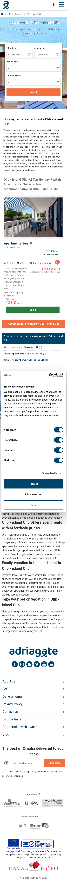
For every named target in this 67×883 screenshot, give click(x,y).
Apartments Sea (16, 243)
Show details (49, 473)
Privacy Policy (12, 704)
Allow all (33, 483)
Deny (33, 505)
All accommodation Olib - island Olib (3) (22, 347)
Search (33, 92)
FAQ (5, 689)
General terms (13, 696)
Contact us (10, 712)
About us (9, 681)
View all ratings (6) (52, 254)
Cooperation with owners (20, 727)
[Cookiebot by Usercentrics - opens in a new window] (49, 375)
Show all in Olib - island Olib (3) (24, 353)
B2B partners (12, 719)
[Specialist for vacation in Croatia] (33, 651)
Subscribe (54, 763)
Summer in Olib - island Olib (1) (25, 360)
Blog (6, 734)
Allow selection (33, 494)
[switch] (58, 440)
